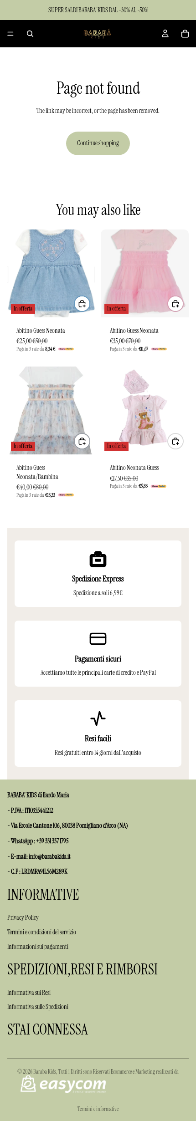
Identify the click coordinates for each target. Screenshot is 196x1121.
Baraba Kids (44, 1071)
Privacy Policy (23, 917)
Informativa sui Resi (29, 993)
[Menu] (10, 33)
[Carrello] (185, 34)
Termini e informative (98, 1109)
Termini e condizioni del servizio (41, 932)
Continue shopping (98, 143)
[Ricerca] (30, 34)
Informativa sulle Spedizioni (37, 1007)
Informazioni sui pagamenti (37, 947)
